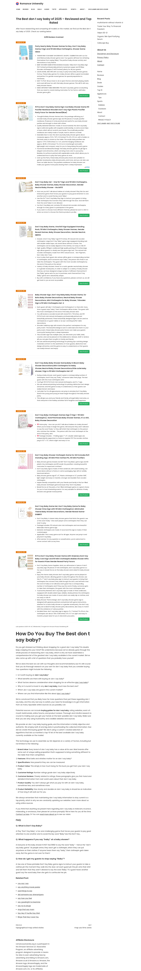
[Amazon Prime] (86, 167)
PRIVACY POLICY (104, 120)
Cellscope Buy (103, 43)
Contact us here (22, 814)
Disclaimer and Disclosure (108, 54)
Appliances (101, 94)
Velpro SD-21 (102, 33)
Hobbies (101, 105)
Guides (46, 9)
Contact (100, 65)
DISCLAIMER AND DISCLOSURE (98, 9)
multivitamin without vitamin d (110, 22)
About (99, 61)
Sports (99, 101)
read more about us (48, 814)
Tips (99, 97)
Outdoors (102, 109)
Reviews (25, 9)
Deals (40, 9)
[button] (67, 9)
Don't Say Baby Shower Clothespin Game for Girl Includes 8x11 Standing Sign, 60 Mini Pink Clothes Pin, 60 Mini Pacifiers (62, 456)
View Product (84, 96)
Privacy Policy (103, 57)
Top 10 (54, 9)
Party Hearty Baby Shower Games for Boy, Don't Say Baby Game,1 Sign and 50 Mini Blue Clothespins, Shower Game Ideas (60, 49)
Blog (33, 9)
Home (18, 9)
